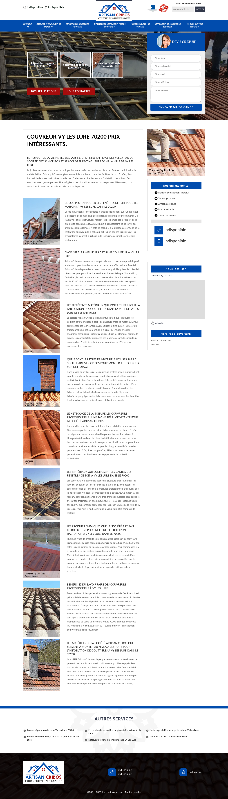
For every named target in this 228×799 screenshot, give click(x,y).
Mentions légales (132, 792)
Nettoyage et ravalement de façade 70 (48, 25)
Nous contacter (79, 91)
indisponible (35, 7)
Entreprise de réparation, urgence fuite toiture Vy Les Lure (115, 732)
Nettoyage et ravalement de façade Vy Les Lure (112, 740)
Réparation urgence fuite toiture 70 (77, 25)
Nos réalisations (43, 91)
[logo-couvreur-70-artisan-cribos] (114, 10)
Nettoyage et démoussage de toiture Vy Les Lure (174, 730)
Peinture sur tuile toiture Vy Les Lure (168, 736)
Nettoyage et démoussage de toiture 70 (168, 25)
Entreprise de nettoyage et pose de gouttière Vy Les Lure (53, 738)
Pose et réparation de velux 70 (140, 25)
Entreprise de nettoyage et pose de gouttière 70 (109, 25)
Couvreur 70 (27, 25)
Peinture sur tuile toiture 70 (195, 25)
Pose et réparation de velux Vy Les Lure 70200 (50, 730)
